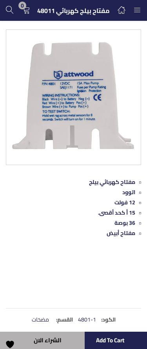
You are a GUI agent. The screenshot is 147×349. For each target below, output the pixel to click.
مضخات (40, 319)
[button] (26, 10)
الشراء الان (48, 340)
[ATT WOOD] (111, 278)
